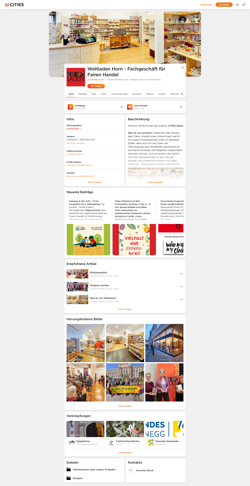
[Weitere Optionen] (181, 274)
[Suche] (182, 93)
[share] (182, 67)
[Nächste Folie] (178, 226)
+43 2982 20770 (75, 154)
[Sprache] (244, 4)
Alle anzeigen (125, 309)
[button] (76, 77)
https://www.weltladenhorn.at (81, 176)
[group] (125, 226)
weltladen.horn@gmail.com (80, 165)
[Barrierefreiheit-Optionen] (237, 4)
